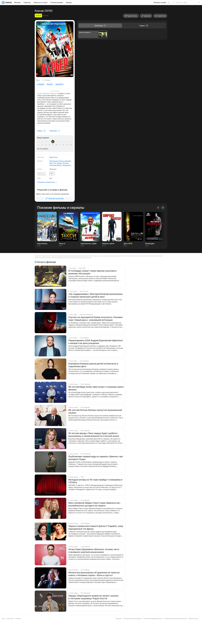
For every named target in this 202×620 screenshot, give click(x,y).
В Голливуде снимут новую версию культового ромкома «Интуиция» (92, 272)
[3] (46, 145)
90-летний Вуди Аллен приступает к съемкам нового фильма (96, 388)
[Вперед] (163, 208)
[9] (67, 145)
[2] (43, 145)
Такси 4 (62, 243)
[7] (60, 145)
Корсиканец (42, 243)
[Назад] (158, 208)
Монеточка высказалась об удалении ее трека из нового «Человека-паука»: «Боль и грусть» (94, 574)
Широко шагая (108, 243)
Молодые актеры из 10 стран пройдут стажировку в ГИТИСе (95, 481)
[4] (50, 145)
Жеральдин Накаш (56, 161)
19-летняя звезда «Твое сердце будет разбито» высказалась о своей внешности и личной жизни (93, 434)
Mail (3, 618)
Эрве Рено (53, 157)
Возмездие (149, 243)
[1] (39, 145)
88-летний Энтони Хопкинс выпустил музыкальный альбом (95, 411)
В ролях (40, 161)
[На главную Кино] (8, 2)
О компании (10, 618)
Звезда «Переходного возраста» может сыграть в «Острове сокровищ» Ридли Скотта (93, 597)
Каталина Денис (55, 165)
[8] (64, 145)
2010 (38, 80)
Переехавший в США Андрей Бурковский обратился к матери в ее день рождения (95, 341)
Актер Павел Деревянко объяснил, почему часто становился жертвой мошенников (93, 550)
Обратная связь (193, 618)
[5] (53, 145)
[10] (71, 145)
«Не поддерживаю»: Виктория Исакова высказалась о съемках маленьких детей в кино (95, 295)
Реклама (18, 618)
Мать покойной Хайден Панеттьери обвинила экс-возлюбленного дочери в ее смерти (94, 504)
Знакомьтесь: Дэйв (88, 243)
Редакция (119, 618)
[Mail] (3, 2)
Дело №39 (128, 243)
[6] (57, 145)
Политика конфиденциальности (153, 618)
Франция (52, 169)
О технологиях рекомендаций (132, 618)
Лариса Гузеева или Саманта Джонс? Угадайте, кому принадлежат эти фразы (95, 527)
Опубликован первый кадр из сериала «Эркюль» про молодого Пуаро (95, 457)
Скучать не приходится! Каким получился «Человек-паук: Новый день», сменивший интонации (95, 318)
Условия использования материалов (175, 618)
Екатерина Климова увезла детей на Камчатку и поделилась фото (93, 365)
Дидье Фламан (62, 163)
